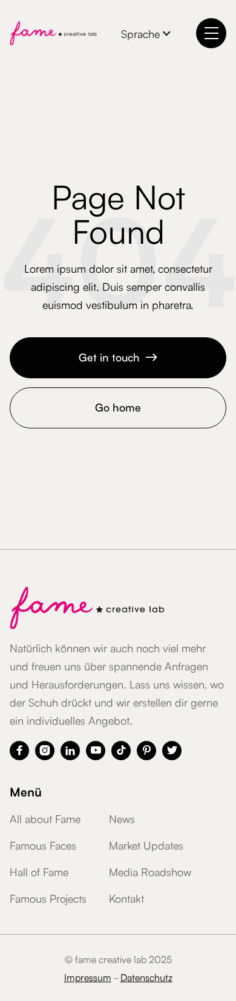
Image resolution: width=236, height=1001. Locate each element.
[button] (146, 33)
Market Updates (146, 845)
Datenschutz (146, 977)
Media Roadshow (150, 871)
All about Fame (45, 818)
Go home (118, 407)
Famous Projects (48, 898)
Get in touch (118, 356)
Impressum (87, 977)
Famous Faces (43, 845)
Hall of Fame (39, 871)
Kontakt (126, 898)
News (122, 818)
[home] (53, 33)
